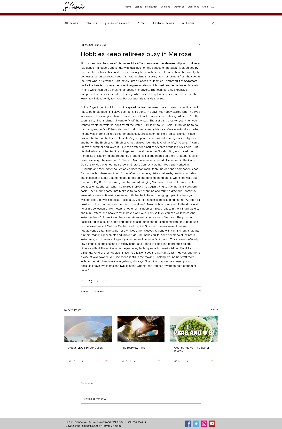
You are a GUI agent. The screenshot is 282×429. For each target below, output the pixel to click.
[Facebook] (188, 424)
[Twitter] (196, 424)
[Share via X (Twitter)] (90, 281)
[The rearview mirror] (141, 329)
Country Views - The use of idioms (191, 349)
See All (214, 309)
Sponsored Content (116, 23)
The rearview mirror (134, 347)
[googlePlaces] (145, 422)
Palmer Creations (111, 425)
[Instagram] (204, 424)
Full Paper (187, 23)
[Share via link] (106, 281)
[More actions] (199, 45)
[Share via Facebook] (82, 281)
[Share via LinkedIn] (98, 281)
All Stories (71, 23)
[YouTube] (212, 424)
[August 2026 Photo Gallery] (88, 329)
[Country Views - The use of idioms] (194, 329)
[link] (212, 6)
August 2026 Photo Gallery (85, 347)
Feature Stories (163, 23)
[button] (213, 23)
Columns (91, 23)
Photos (142, 23)
